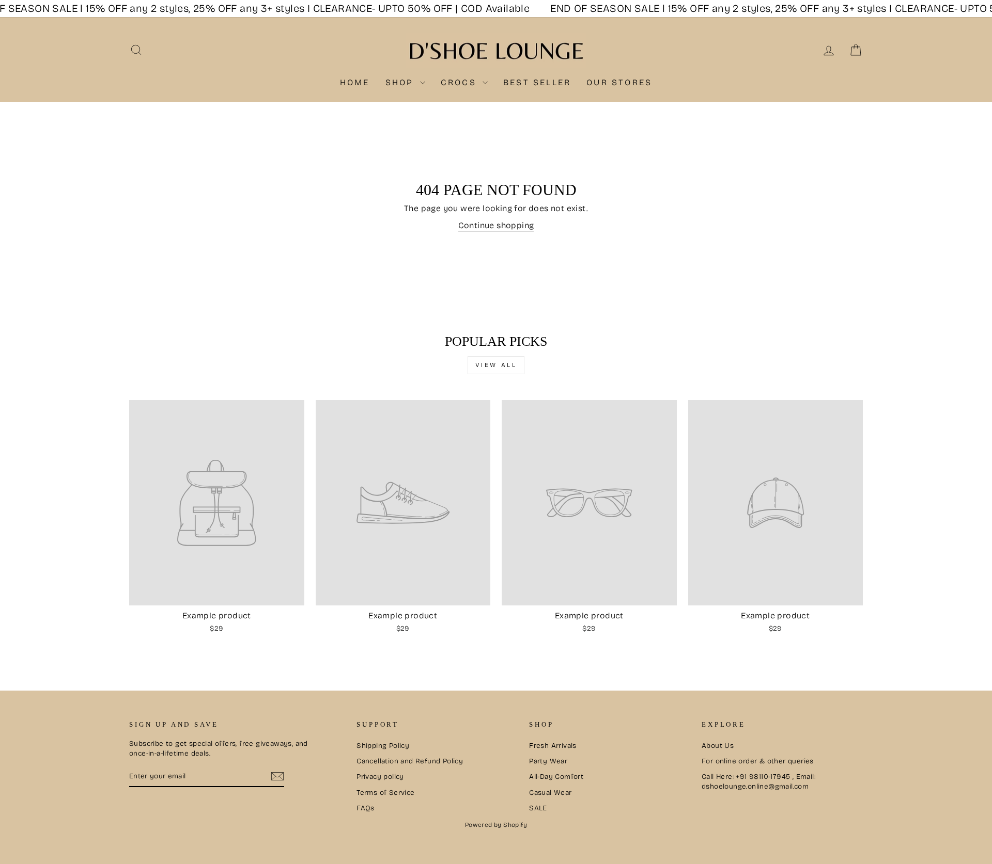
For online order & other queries (758, 761)
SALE (538, 808)
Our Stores (619, 82)
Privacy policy (380, 776)
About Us (718, 745)
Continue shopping (496, 225)
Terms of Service (385, 792)
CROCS (460, 82)
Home (355, 82)
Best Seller (537, 82)
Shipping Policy (383, 745)
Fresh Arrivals (553, 745)
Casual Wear (550, 792)
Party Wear (548, 761)
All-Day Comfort (556, 776)
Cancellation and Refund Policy (410, 761)
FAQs (366, 808)
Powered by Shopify (496, 824)
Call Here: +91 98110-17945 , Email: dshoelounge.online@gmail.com (758, 781)
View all (496, 365)
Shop (401, 82)
